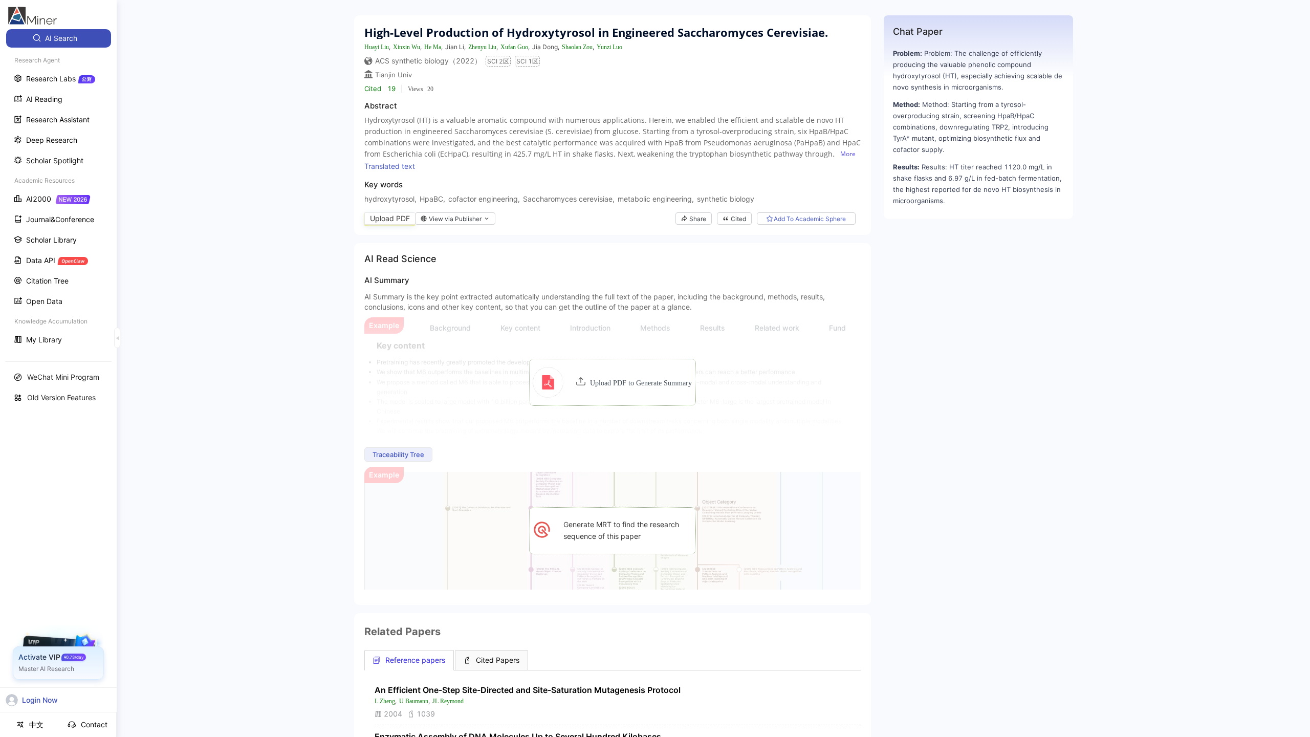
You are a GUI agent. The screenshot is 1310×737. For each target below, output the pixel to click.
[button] (612, 382)
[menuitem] (58, 38)
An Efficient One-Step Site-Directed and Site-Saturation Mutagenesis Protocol (528, 690)
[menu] (58, 190)
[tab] (409, 660)
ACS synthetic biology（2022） (428, 60)
